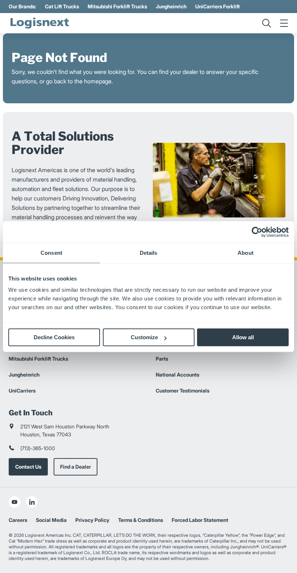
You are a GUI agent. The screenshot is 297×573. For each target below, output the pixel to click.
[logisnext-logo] (39, 23)
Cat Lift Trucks (62, 6)
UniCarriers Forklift (217, 6)
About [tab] (246, 253)
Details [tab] (149, 253)
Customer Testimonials (182, 390)
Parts (162, 359)
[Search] (266, 23)
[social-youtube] (14, 502)
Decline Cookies (54, 337)
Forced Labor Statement (200, 520)
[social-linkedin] (32, 502)
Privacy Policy (92, 520)
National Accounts (177, 374)
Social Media (51, 520)
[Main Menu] (284, 23)
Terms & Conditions (140, 520)
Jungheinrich (171, 6)
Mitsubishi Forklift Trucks (117, 6)
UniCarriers (22, 390)
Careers (18, 520)
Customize (144, 337)
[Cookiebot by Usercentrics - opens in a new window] (257, 232)
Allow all (243, 337)
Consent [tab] (51, 253)
